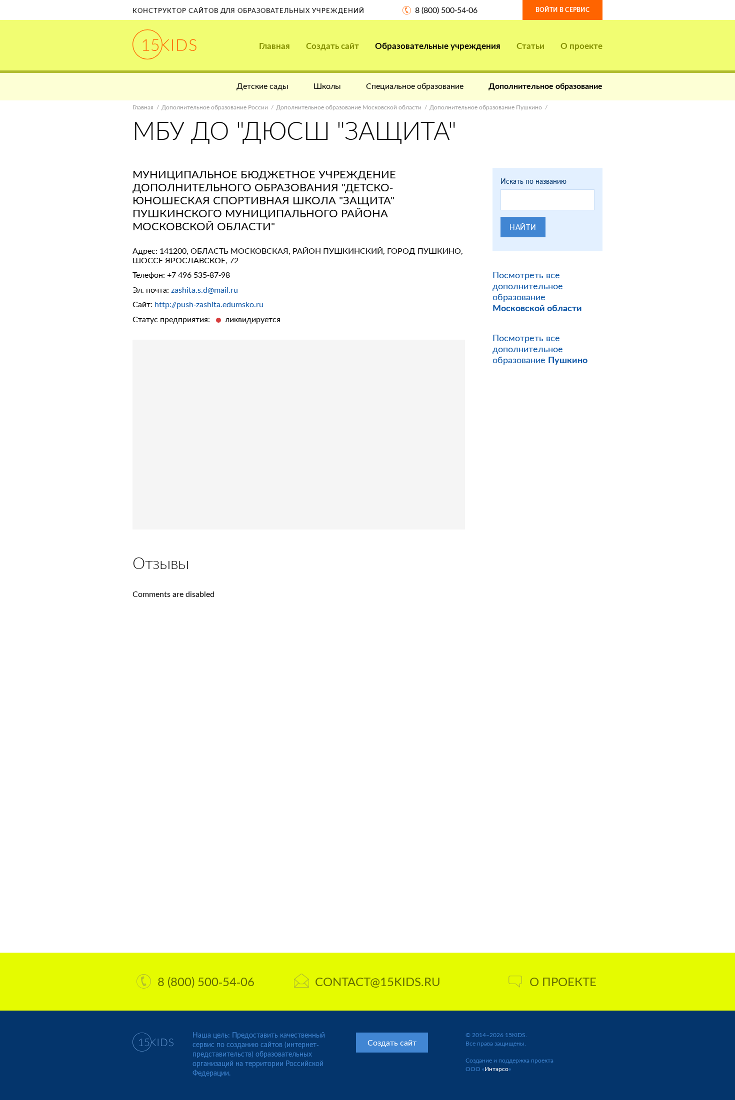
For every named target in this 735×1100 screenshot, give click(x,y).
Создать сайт (332, 45)
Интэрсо (496, 1069)
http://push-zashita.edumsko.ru (209, 304)
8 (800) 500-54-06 (446, 9)
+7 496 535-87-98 (198, 274)
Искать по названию (533, 181)
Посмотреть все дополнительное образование (537, 291)
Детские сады (262, 85)
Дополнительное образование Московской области (349, 107)
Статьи (530, 45)
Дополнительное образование (545, 85)
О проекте (581, 45)
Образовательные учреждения (437, 45)
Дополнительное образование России (215, 107)
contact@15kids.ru (377, 981)
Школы (327, 85)
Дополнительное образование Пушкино (486, 107)
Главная (274, 45)
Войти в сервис (563, 9)
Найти (523, 227)
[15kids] (164, 44)
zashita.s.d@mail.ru (204, 289)
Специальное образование (415, 85)
